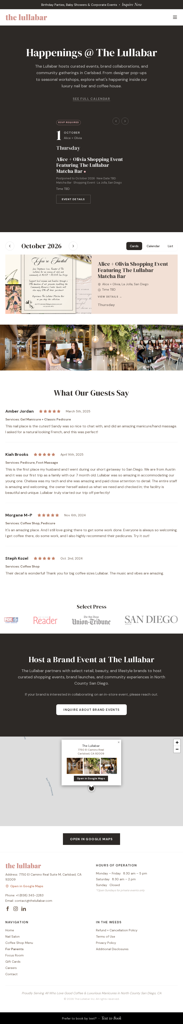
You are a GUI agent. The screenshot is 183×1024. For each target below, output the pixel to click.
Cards (134, 246)
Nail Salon (12, 936)
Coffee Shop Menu (19, 943)
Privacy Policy (106, 943)
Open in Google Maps (91, 778)
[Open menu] (175, 17)
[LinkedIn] (23, 908)
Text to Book (111, 1018)
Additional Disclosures (112, 949)
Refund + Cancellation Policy (116, 930)
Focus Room (14, 955)
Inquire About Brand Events (91, 710)
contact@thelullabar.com (33, 901)
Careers (11, 968)
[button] (91, 788)
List (170, 246)
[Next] (125, 121)
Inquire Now (132, 4)
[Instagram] (15, 908)
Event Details (73, 199)
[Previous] (116, 121)
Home (9, 930)
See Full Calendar (91, 99)
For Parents (14, 949)
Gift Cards (13, 962)
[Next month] (73, 246)
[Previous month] (9, 246)
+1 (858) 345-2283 (30, 895)
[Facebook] (7, 908)
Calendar (153, 246)
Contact (11, 974)
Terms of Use (105, 936)
